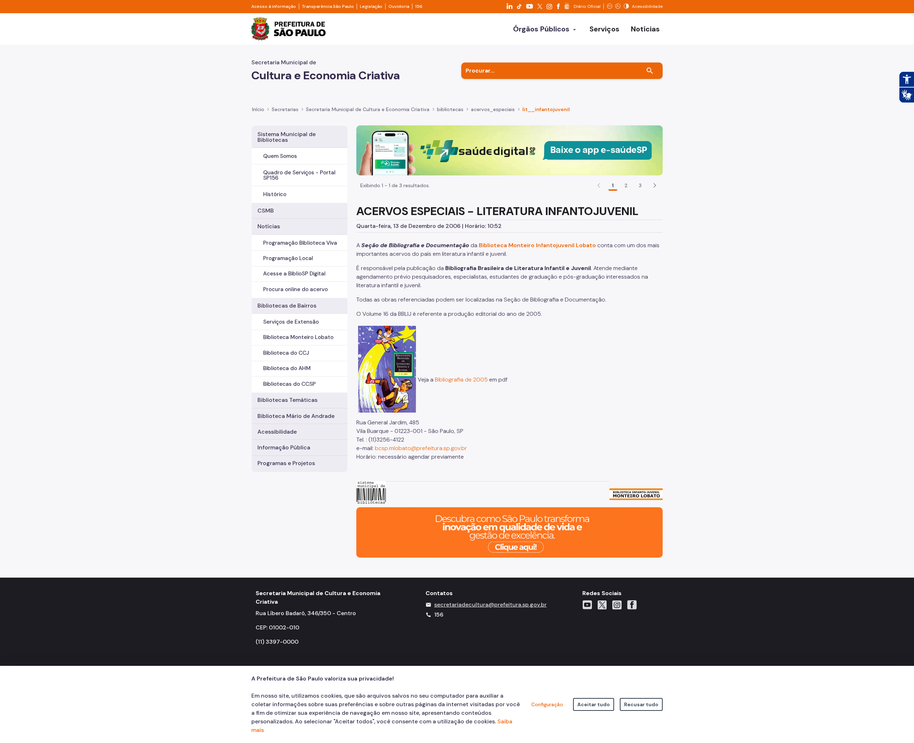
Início (258, 109)
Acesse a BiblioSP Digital (294, 273)
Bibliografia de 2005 (461, 379)
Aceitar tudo (593, 704)
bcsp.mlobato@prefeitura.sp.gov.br (421, 448)
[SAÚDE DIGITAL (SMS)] (509, 150)
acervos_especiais (493, 109)
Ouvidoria (398, 6)
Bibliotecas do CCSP (289, 384)
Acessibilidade (277, 431)
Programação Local (288, 258)
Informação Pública (283, 447)
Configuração (547, 704)
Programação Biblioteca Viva (300, 242)
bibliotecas (450, 109)
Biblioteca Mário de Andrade (296, 416)
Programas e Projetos (286, 463)
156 (418, 6)
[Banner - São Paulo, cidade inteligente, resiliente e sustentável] (509, 532)
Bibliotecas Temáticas (287, 400)
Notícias (268, 226)
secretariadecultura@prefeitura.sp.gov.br (490, 604)
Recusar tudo (641, 704)
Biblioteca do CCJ (286, 352)
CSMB (265, 210)
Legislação (371, 6)
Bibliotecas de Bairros (286, 305)
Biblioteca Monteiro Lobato (298, 337)
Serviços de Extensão (291, 321)
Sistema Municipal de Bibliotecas (286, 137)
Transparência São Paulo (328, 6)
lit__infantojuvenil (546, 109)
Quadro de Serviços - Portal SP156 (299, 175)
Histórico (274, 194)
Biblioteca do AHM (287, 368)
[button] (654, 185)
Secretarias (285, 109)
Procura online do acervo (295, 289)
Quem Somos (280, 156)
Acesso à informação (273, 6)
